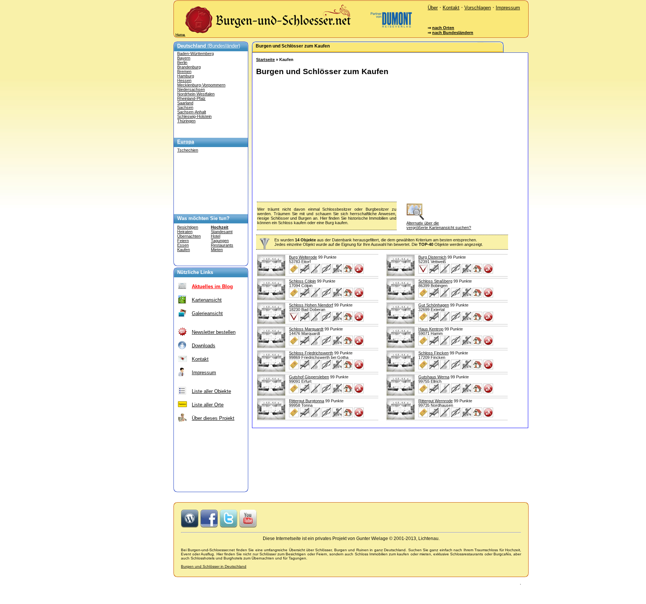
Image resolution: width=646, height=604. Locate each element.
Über (433, 7)
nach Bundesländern (452, 32)
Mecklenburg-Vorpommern (201, 85)
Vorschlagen (477, 7)
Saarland (185, 103)
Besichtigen (187, 227)
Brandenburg (189, 67)
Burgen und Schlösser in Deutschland (213, 566)
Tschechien (187, 150)
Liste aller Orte (208, 405)
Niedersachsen (191, 89)
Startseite (265, 59)
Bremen (184, 71)
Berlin (182, 62)
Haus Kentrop (430, 329)
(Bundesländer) (208, 46)
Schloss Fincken (433, 353)
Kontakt (451, 7)
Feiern (183, 240)
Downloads (203, 345)
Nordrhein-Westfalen (196, 94)
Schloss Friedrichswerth (311, 353)
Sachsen (185, 107)
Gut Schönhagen (433, 305)
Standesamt (222, 231)
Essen (183, 245)
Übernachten (189, 236)
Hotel (215, 236)
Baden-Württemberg (195, 53)
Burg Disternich (432, 257)
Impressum (508, 7)
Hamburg (185, 76)
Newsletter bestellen (214, 332)
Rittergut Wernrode (435, 401)
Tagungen (220, 240)
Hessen (184, 80)
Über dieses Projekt (213, 418)
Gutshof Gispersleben (309, 377)
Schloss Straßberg (435, 281)
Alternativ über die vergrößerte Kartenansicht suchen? (438, 225)
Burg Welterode (303, 257)
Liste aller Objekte (211, 391)
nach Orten (443, 27)
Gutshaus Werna (433, 377)
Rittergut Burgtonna (306, 401)
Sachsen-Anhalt (191, 112)
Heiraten (185, 231)
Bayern (183, 58)
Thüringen (186, 121)
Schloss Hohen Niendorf (311, 305)
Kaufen (183, 249)
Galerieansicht (207, 313)
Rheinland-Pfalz (191, 98)
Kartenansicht (207, 300)
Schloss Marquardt (306, 329)
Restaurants (222, 245)
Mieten (217, 249)
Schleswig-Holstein (194, 116)
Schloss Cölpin (302, 281)
